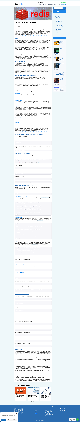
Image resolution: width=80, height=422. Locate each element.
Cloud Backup (47, 413)
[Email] (60, 410)
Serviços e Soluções (59, 32)
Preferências (14, 419)
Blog (59, 4)
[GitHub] (65, 410)
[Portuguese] (38, 2)
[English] (40, 2)
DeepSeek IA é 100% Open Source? (61, 88)
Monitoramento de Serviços (49, 416)
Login (36, 413)
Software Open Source (49, 414)
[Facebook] (60, 408)
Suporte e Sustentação (49, 415)
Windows (58, 29)
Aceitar (4, 419)
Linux (57, 22)
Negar (9, 419)
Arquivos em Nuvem (48, 412)
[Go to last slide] (16, 394)
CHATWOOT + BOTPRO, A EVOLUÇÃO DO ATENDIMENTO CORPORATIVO (59, 51)
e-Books (56, 30)
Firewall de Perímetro (48, 411)
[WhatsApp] (63, 410)
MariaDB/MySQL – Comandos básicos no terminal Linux (45, 396)
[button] (16, 413)
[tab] (31, 401)
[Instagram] (63, 408)
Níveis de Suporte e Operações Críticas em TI (62, 73)
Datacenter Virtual (48, 410)
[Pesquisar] (64, 8)
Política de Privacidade (38, 409)
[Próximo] (49, 394)
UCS (57, 28)
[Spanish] (41, 2)
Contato (55, 4)
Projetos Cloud (47, 409)
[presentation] (20, 390)
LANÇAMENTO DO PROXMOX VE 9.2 (61, 58)
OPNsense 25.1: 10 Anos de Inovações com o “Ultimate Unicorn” (59, 81)
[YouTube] (65, 408)
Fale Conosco (63, 4)
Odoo (57, 24)
